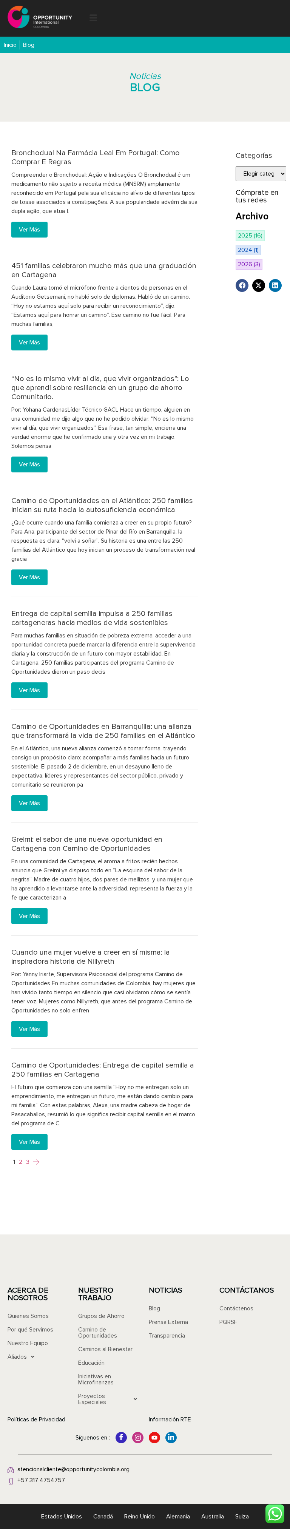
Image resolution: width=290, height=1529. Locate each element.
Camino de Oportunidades (97, 1332)
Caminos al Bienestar (105, 1349)
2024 (248, 250)
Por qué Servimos (30, 1329)
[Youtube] (154, 1437)
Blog (154, 1308)
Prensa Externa (168, 1322)
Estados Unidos (61, 1516)
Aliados (17, 1357)
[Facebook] (121, 1437)
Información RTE (170, 1419)
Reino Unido (139, 1516)
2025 (250, 236)
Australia (212, 1516)
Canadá (103, 1516)
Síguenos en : (93, 1437)
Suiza (242, 1516)
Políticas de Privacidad (36, 1419)
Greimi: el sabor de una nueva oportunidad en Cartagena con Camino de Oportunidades (86, 844)
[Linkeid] (171, 1437)
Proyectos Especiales (92, 1399)
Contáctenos (236, 1308)
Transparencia (167, 1335)
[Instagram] (137, 1437)
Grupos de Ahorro (101, 1316)
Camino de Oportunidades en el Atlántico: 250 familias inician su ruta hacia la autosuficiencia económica (102, 505)
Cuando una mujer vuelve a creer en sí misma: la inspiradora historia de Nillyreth (90, 957)
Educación (91, 1363)
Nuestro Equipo (28, 1343)
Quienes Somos (28, 1316)
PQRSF (228, 1322)
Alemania (178, 1516)
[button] (93, 18)
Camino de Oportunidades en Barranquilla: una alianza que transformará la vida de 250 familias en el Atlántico (103, 731)
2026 (249, 264)
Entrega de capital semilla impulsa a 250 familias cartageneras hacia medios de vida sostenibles (92, 618)
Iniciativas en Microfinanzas (96, 1379)
